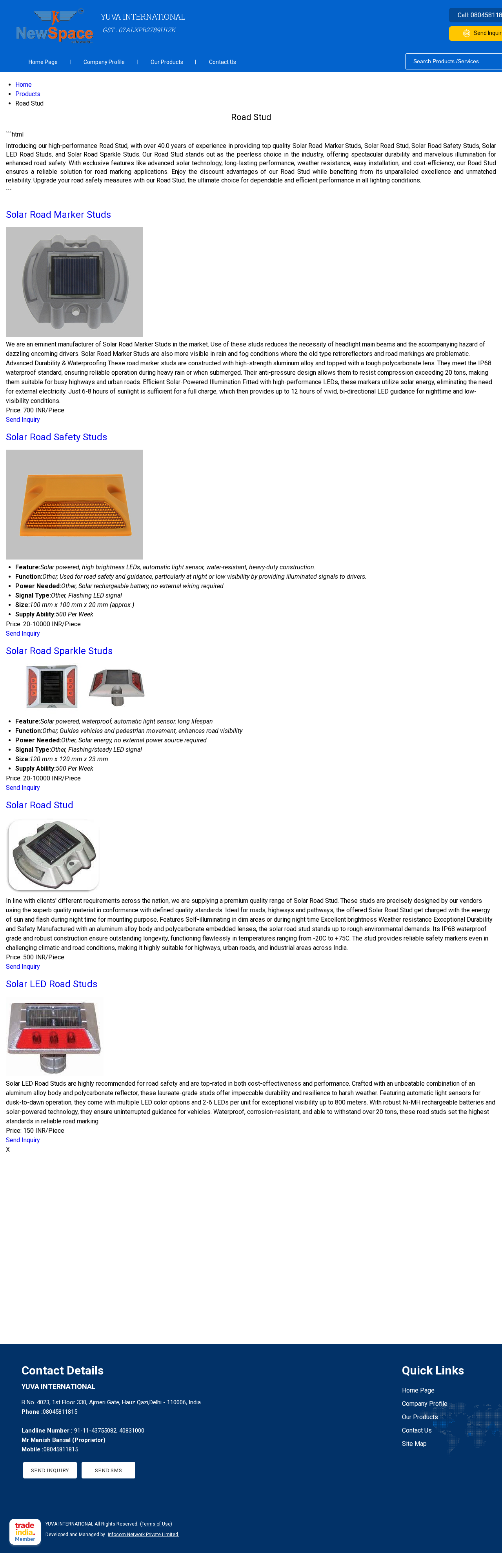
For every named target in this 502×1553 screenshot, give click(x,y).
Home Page (43, 62)
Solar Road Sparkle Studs (59, 650)
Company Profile (104, 62)
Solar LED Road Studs (51, 984)
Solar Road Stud (39, 805)
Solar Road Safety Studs (56, 437)
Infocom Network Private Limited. (143, 1534)
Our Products (167, 62)
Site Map (414, 1443)
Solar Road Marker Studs (58, 214)
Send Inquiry (23, 419)
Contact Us (222, 62)
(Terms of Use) (156, 1524)
